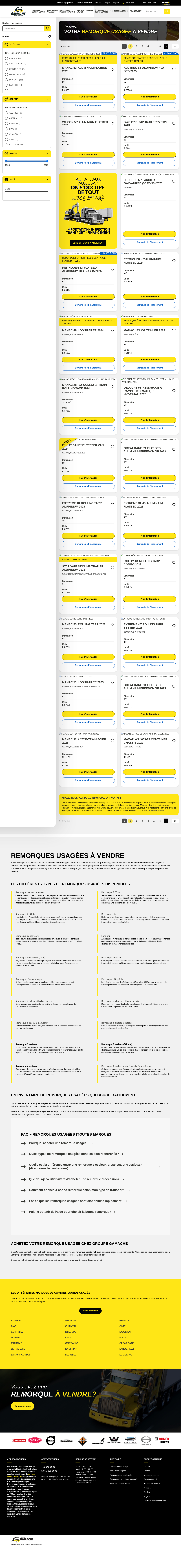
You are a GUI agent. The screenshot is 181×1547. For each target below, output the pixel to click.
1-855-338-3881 (149, 3)
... (154, 46)
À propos (147, 1488)
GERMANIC (71, 1343)
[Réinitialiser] (49, 36)
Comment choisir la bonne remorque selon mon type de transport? (77, 1190)
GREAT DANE (126, 1343)
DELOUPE (70, 1332)
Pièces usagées (119, 11)
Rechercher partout (12, 23)
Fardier (105, 936)
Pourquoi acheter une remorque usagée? (58, 1143)
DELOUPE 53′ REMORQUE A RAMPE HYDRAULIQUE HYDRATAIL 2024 (143, 391)
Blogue (107, 3)
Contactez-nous (23, 1406)
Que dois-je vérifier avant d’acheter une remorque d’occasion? (74, 1179)
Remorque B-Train (110, 892)
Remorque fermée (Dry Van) (30, 958)
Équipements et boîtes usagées (102, 11)
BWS (13, 1326)
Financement (135, 11)
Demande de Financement (88, 105)
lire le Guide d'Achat (156, 811)
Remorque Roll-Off (111, 958)
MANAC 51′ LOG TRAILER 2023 (82, 682)
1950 (7, 165)
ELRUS (123, 1337)
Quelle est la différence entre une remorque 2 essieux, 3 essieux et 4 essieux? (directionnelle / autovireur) (85, 1166)
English (116, 3)
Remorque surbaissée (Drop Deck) (119, 1001)
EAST (68, 1337)
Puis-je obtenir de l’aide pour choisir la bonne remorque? (70, 1211)
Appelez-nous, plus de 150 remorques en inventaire (91, 798)
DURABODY (18, 1337)
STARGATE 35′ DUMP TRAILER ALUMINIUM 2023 (82, 568)
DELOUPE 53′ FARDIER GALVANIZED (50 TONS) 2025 (143, 181)
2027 (46, 165)
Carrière (147, 1492)
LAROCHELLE (126, 1349)
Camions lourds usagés (38, 11)
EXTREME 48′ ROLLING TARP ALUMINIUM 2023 (82, 504)
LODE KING (125, 1355)
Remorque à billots (25, 914)
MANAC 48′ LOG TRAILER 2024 (82, 330)
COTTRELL (17, 1332)
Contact (98, 3)
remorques (17, 1476)
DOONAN (125, 1332)
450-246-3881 (48, 1467)
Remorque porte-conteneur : (31, 892)
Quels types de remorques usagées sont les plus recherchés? (74, 1154)
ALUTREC (16, 1320)
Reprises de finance (84, 3)
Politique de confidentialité (155, 1501)
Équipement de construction (67, 11)
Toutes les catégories (17, 53)
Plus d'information (88, 97)
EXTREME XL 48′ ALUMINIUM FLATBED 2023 (143, 504)
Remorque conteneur (27, 936)
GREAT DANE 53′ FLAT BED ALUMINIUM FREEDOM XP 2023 (145, 449)
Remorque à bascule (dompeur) (32, 1023)
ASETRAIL (70, 1320)
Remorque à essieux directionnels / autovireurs (126, 1066)
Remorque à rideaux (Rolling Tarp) (33, 1001)
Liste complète (90, 1311)
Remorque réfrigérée (112, 979)
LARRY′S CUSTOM (21, 1355)
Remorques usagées (52, 11)
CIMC (122, 1326)
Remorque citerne (110, 914)
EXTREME (16, 1343)
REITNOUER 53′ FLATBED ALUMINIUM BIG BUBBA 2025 (81, 269)
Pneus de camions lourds (85, 11)
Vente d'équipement (65, 3)
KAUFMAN (71, 1349)
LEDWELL (70, 1355)
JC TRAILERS (18, 1349)
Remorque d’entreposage (29, 979)
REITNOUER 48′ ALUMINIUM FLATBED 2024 (142, 261)
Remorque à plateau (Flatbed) (116, 1023)
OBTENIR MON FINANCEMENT (88, 243)
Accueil (147, 1467)
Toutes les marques (16, 107)
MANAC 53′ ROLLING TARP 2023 (83, 624)
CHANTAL (70, 1326)
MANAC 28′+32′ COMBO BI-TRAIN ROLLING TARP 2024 (84, 386)
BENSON (124, 1320)
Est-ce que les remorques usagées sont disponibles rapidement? (76, 1201)
